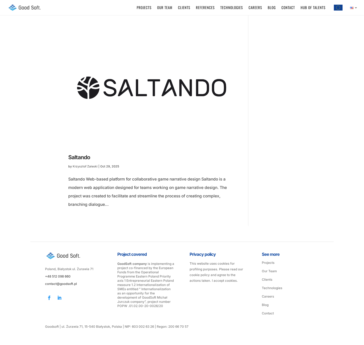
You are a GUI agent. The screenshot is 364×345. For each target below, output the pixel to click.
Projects (144, 8)
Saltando (79, 157)
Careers (255, 8)
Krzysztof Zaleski (85, 166)
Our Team (269, 271)
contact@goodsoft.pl (61, 284)
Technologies (231, 8)
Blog (272, 8)
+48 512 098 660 (58, 276)
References (205, 8)
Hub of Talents (313, 8)
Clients (184, 8)
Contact (288, 8)
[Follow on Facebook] (49, 298)
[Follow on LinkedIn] (59, 298)
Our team (164, 8)
